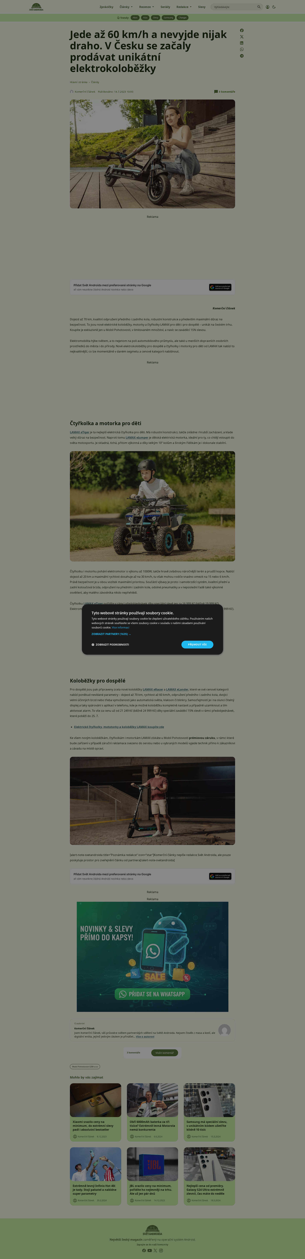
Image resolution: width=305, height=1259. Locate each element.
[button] (152, 634)
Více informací (120, 627)
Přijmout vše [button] (197, 644)
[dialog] (152, 629)
